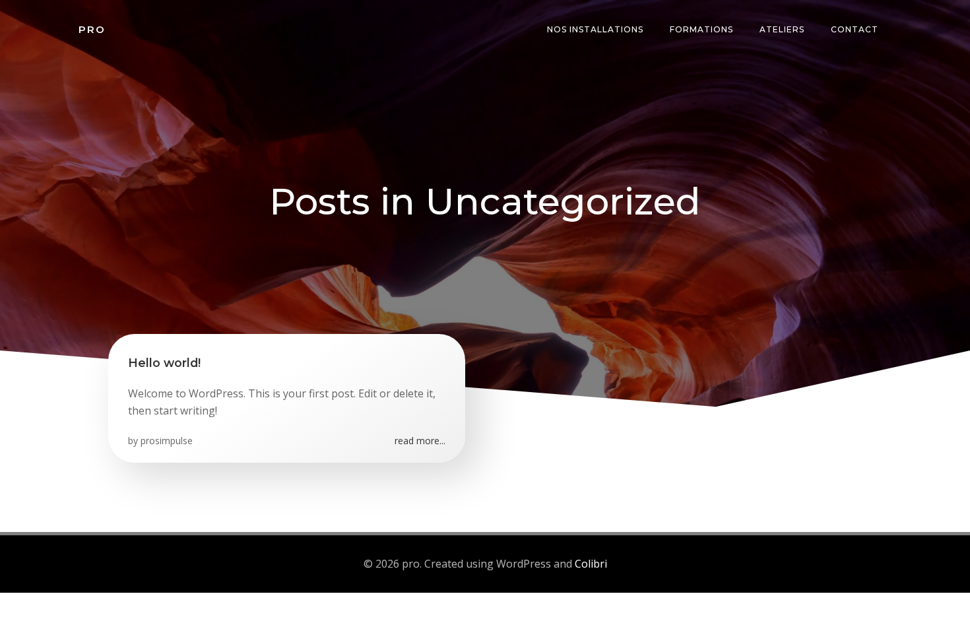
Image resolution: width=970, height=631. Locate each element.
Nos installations (595, 29)
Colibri (591, 563)
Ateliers (782, 29)
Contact (854, 29)
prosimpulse (167, 440)
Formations (701, 29)
